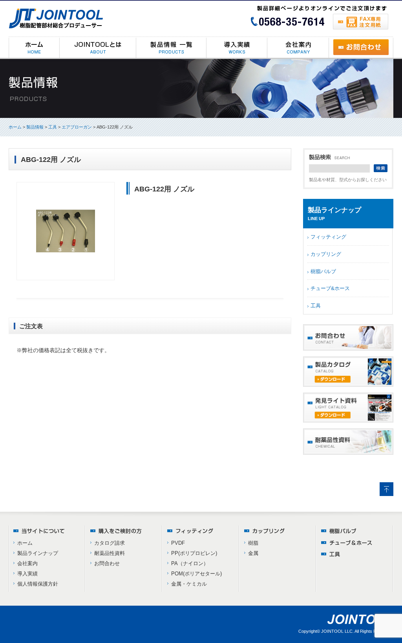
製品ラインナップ (37, 553)
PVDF (178, 543)
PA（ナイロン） (189, 563)
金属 (253, 553)
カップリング (326, 254)
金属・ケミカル (189, 584)
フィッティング (328, 237)
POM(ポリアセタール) (196, 574)
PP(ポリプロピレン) (194, 553)
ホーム (15, 127)
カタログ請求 (109, 543)
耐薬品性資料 (109, 553)
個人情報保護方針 (37, 584)
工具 (316, 306)
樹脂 (253, 543)
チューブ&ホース (330, 288)
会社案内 (27, 563)
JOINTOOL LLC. (337, 631)
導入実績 (27, 574)
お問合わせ (107, 563)
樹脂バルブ (323, 271)
